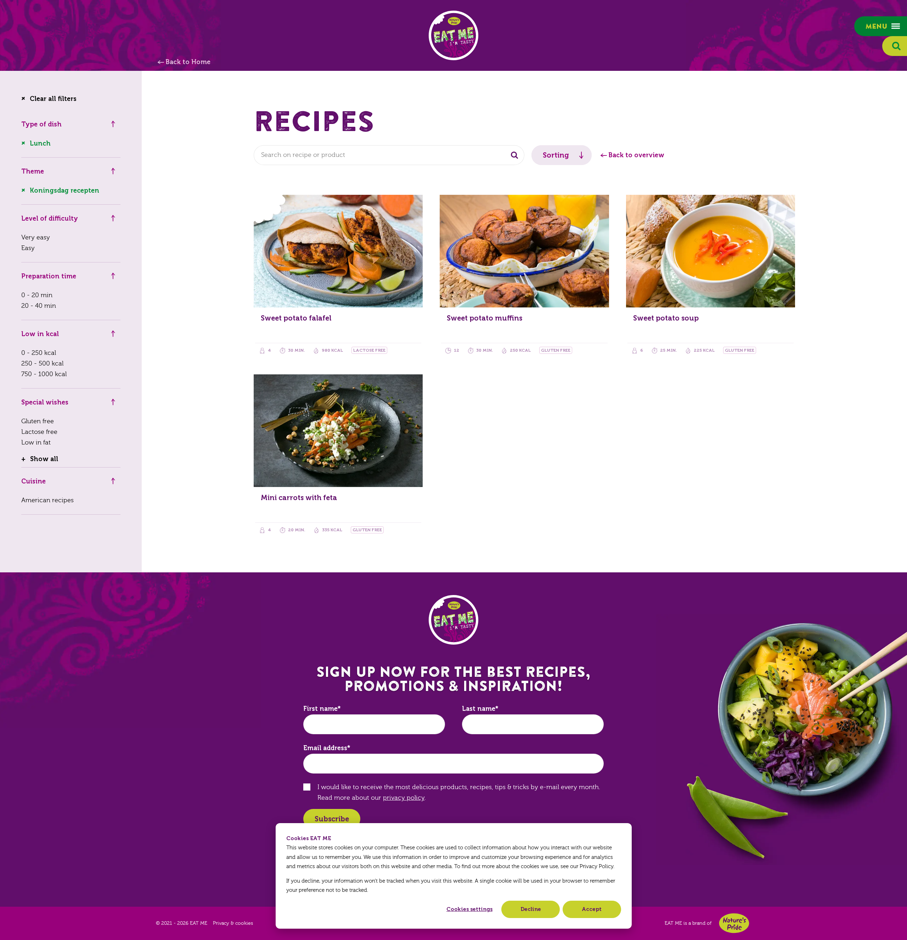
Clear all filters (53, 99)
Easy (28, 248)
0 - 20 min (36, 295)
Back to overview (636, 155)
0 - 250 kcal (38, 353)
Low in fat (36, 442)
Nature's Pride (734, 923)
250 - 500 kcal (42, 363)
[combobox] (389, 155)
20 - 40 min (38, 306)
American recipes (47, 500)
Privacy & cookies (233, 923)
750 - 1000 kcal (44, 374)
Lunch (40, 143)
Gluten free (37, 421)
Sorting (556, 155)
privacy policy (403, 798)
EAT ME (453, 35)
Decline (530, 909)
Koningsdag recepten (64, 190)
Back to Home (187, 62)
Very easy (35, 237)
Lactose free (39, 432)
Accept (592, 909)
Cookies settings (469, 909)
